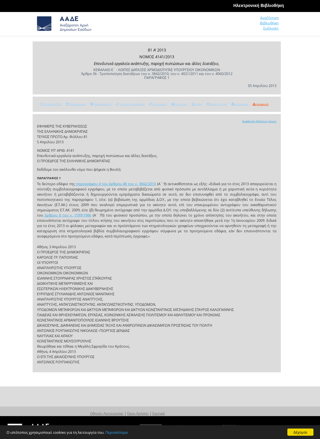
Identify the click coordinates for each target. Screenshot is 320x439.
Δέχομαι (300, 432)
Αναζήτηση (269, 17)
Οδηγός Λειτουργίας (106, 413)
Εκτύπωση (241, 104)
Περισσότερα (116, 432)
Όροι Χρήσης (138, 413)
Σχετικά (158, 413)
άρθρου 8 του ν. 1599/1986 (67, 215)
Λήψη (198, 104)
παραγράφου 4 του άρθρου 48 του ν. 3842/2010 (115, 183)
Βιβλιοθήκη (269, 23)
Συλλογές (271, 28)
